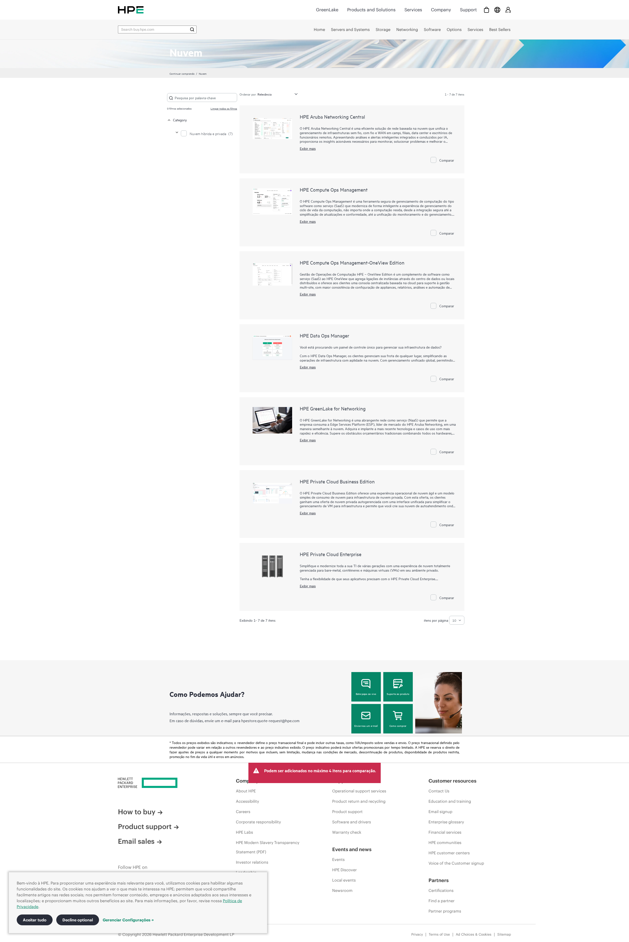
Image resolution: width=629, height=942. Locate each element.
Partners (439, 880)
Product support (145, 826)
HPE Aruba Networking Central (332, 116)
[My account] (508, 9)
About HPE (246, 790)
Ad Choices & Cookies (473, 934)
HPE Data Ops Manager (324, 335)
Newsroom (342, 890)
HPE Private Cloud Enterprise (330, 554)
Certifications (441, 890)
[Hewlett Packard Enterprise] (130, 9)
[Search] (192, 29)
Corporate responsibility (258, 821)
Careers (243, 811)
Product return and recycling (359, 801)
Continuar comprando (182, 73)
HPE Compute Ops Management (334, 189)
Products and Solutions (371, 10)
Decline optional (77, 919)
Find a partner (442, 900)
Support (468, 10)
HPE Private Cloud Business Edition (337, 481)
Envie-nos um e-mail (366, 726)
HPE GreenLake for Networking (333, 408)
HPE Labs (244, 832)
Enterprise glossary (446, 821)
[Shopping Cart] (486, 9)
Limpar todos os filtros (224, 108)
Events (338, 859)
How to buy (136, 811)
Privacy (417, 934)
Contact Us (439, 790)
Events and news (352, 849)
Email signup (440, 811)
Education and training (450, 801)
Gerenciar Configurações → (128, 919)
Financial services (445, 832)
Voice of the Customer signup (456, 863)
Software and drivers (351, 821)
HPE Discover (344, 869)
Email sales (136, 841)
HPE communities (445, 842)
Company (441, 10)
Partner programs (445, 911)
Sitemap (504, 934)
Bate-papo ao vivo (366, 694)
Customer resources (452, 781)
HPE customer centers (449, 852)
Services (413, 10)
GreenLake (327, 10)
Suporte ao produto (398, 694)
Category (180, 119)
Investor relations (252, 862)
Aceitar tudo (34, 919)
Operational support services (359, 790)
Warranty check (346, 832)
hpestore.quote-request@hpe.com (270, 720)
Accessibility (247, 801)
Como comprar (397, 726)
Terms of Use (439, 934)
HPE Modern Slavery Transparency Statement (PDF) (267, 847)
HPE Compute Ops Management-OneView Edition (352, 262)
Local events (344, 880)
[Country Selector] (497, 9)
